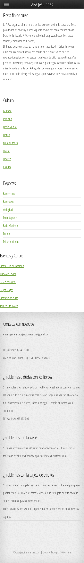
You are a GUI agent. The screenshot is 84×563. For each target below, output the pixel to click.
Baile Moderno (11, 225)
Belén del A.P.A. (8, 282)
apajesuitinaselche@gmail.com (34, 334)
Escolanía (7, 119)
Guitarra (7, 111)
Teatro (6, 151)
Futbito (7, 233)
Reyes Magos (6, 290)
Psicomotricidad (11, 241)
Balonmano (9, 194)
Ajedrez (7, 159)
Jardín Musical (10, 127)
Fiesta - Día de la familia (12, 266)
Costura (7, 167)
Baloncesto (8, 201)
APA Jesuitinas (42, 4)
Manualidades (10, 143)
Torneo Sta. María (9, 306)
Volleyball (8, 209)
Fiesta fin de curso (9, 298)
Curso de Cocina (8, 274)
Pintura (6, 135)
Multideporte (10, 217)
